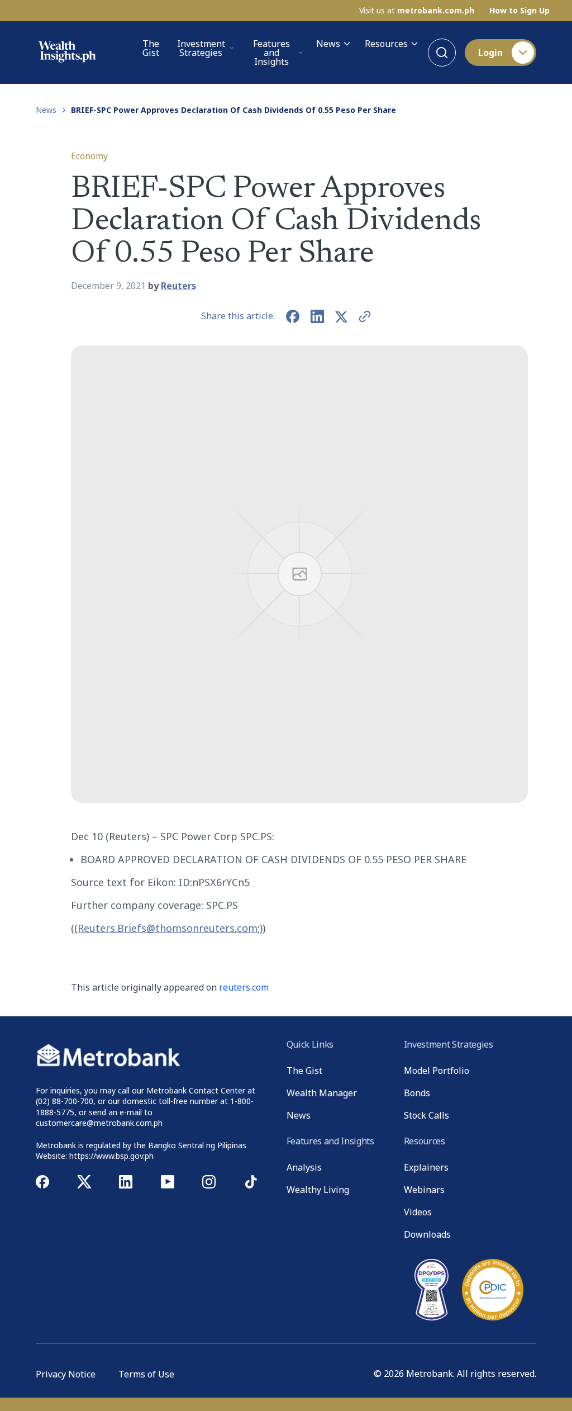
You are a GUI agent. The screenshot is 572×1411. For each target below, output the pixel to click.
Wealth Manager (322, 1093)
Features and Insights (271, 52)
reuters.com (244, 987)
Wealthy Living (318, 1189)
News (328, 43)
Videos (418, 1212)
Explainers (426, 1167)
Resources (386, 43)
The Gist (150, 49)
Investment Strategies (201, 48)
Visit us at (416, 11)
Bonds (417, 1093)
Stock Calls (426, 1115)
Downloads (427, 1234)
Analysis (304, 1167)
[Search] (442, 53)
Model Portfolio (436, 1070)
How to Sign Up (519, 11)
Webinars (424, 1189)
